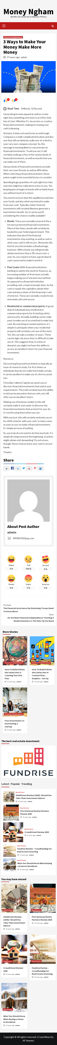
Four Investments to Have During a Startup (14, 723)
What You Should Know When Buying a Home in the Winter (14, 1019)
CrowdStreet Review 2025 (37, 832)
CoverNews (44, 1036)
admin (24, 57)
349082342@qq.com (23, 538)
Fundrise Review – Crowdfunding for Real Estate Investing (42, 971)
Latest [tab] (5, 783)
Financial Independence (13, 37)
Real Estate (20, 792)
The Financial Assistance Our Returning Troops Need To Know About (28, 608)
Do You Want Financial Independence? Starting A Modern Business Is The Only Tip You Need (31, 617)
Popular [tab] (15, 783)
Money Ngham (28, 11)
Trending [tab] (26, 783)
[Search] (52, 26)
